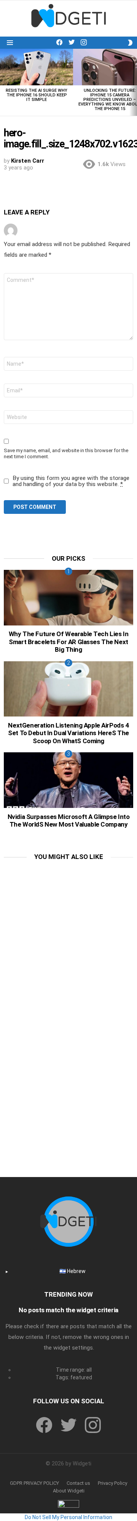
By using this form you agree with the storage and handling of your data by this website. (71, 481)
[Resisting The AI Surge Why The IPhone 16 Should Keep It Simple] (36, 67)
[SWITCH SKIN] (130, 43)
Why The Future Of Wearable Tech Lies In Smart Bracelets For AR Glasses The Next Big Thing (68, 641)
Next (133, 82)
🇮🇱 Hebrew (72, 1271)
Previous (4, 82)
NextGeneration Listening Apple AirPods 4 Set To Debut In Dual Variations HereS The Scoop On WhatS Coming (68, 733)
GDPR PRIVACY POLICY (34, 1483)
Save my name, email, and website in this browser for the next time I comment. (66, 453)
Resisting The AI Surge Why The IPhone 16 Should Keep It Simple (36, 95)
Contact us (78, 1483)
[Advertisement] (68, 937)
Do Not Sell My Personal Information (68, 1517)
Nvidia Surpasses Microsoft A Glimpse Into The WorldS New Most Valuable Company (69, 820)
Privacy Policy (112, 1483)
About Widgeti (68, 1491)
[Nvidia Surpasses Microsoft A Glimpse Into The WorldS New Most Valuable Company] (68, 780)
